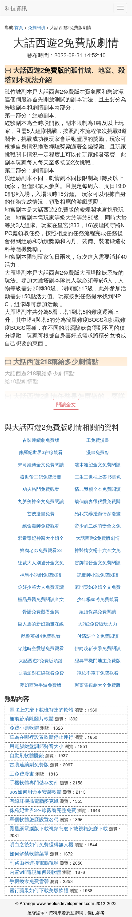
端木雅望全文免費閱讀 (98, 464)
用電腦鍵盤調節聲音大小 (37, 746)
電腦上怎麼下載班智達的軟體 (41, 709)
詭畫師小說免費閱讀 (97, 574)
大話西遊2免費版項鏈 (41, 660)
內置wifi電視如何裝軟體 (35, 871)
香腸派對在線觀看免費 (41, 672)
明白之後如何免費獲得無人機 (41, 844)
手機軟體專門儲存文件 (34, 782)
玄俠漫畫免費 (41, 513)
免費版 (54, 70)
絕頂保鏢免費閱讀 (97, 611)
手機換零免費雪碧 (29, 881)
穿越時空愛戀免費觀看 (41, 648)
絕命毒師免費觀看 (40, 525)
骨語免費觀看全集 (40, 611)
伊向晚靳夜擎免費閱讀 (98, 648)
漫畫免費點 (97, 452)
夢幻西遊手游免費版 (40, 685)
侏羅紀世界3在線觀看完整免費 (43, 810)
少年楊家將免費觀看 (97, 599)
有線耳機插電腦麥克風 (34, 800)
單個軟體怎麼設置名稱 (34, 819)
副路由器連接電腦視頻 (34, 862)
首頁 (18, 27)
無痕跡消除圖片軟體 (32, 718)
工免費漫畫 (97, 440)
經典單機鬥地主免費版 (98, 660)
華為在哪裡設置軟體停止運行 (41, 736)
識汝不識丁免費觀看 (97, 672)
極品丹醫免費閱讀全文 (41, 599)
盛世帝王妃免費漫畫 (40, 476)
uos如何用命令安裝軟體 (36, 791)
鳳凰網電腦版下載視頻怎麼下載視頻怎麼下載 (59, 828)
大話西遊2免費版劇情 (98, 538)
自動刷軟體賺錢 (27, 755)
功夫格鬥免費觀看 (40, 489)
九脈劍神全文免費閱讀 (41, 501)
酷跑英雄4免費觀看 (40, 636)
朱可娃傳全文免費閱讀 (41, 464)
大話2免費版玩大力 (97, 623)
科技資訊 (16, 8)
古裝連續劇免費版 (40, 440)
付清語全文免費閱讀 (97, 636)
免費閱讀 (36, 27)
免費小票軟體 (24, 727)
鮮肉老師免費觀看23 (41, 550)
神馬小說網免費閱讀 (40, 574)
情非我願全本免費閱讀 (98, 489)
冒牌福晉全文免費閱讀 (98, 562)
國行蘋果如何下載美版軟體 (39, 890)
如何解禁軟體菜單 (29, 853)
